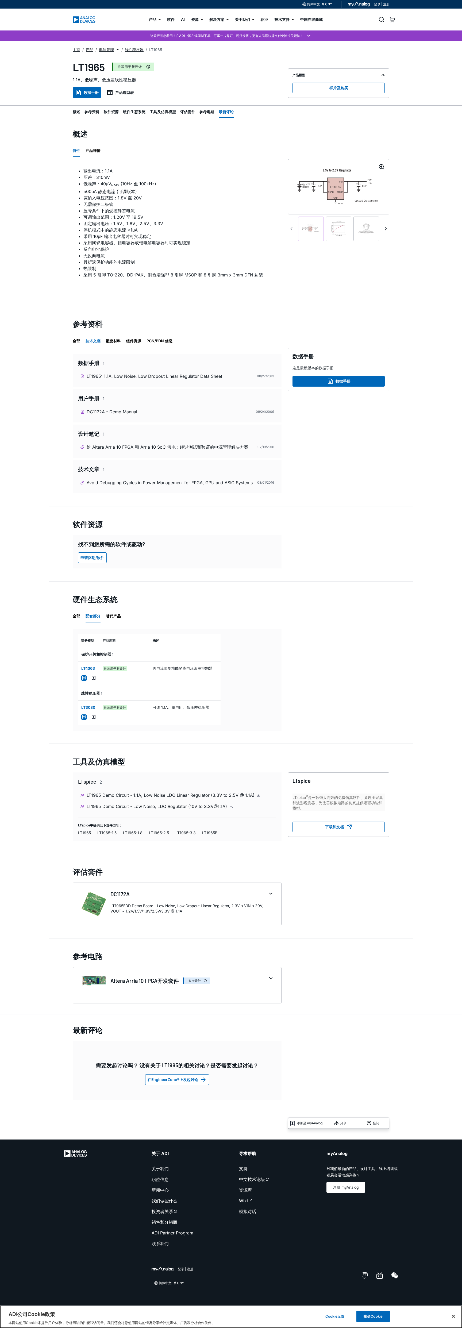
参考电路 (206, 111)
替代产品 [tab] (113, 616)
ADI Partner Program (172, 1232)
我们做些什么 (164, 1200)
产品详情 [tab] (93, 150)
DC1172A (120, 894)
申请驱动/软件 (92, 557)
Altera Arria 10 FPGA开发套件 (144, 980)
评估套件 (187, 111)
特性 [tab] (76, 150)
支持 (243, 1168)
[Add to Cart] (84, 678)
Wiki (243, 1200)
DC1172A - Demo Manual (112, 411)
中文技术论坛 (252, 1179)
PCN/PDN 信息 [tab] (159, 340)
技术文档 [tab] (93, 340)
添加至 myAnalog (309, 1123)
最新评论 (226, 111)
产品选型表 (124, 92)
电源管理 (106, 49)
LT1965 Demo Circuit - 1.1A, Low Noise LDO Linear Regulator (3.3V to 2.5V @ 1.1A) (171, 795)
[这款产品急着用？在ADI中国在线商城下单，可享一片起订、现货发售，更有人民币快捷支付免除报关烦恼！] (231, 35)
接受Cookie (373, 1316)
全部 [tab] (76, 340)
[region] (231, 1317)
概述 (76, 111)
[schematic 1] (311, 229)
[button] (117, 49)
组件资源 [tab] (133, 340)
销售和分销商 (164, 1222)
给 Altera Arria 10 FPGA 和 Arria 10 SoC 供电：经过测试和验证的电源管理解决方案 (167, 447)
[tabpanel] (177, 228)
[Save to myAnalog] (93, 678)
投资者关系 (162, 1211)
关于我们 (160, 1168)
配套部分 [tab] (93, 616)
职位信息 (160, 1179)
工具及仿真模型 (163, 111)
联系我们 (160, 1243)
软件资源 (111, 111)
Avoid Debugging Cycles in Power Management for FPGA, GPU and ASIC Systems (170, 482)
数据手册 (91, 92)
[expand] (270, 893)
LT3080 (88, 707)
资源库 (245, 1190)
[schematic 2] (339, 229)
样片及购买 (338, 88)
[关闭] (453, 1316)
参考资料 (91, 111)
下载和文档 (334, 827)
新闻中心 (160, 1190)
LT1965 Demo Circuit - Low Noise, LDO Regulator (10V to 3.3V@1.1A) (157, 806)
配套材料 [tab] (113, 340)
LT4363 (88, 668)
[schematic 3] (366, 229)
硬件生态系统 (134, 111)
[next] (385, 229)
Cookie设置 (334, 1316)
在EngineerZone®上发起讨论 (173, 1079)
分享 (343, 1123)
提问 (376, 1123)
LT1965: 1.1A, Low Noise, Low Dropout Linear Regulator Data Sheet (154, 376)
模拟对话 (247, 1211)
